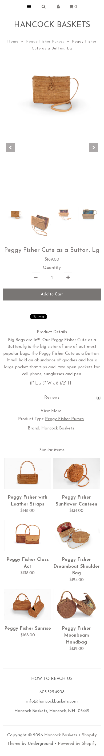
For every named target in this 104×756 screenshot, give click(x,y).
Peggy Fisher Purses (45, 42)
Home (12, 42)
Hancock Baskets (52, 25)
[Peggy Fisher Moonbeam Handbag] (76, 619)
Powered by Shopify (77, 744)
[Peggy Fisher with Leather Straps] (27, 488)
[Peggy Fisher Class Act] (27, 550)
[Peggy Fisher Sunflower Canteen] (76, 488)
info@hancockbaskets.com (52, 701)
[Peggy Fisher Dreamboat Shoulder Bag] (76, 550)
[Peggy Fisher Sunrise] (27, 619)
